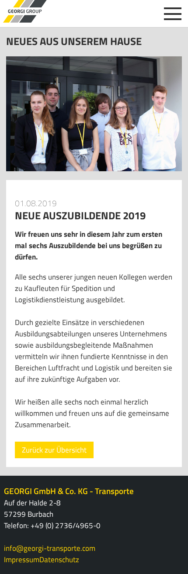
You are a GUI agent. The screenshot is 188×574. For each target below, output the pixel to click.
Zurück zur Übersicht (54, 450)
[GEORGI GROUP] (25, 11)
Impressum (21, 559)
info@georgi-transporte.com (49, 548)
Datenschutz (59, 559)
